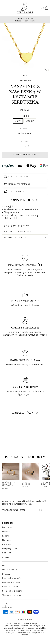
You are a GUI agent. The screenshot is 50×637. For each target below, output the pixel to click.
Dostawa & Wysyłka (11, 582)
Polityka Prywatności (11, 578)
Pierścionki (7, 544)
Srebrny (30, 121)
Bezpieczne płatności (19, 232)
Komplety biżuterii (10, 548)
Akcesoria (6, 557)
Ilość (25, 141)
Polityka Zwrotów (10, 586)
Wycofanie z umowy (11, 595)
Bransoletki (7, 553)
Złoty (18, 121)
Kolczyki (6, 536)
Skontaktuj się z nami (12, 591)
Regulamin (7, 574)
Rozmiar (25, 129)
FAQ (4, 565)
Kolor (25, 116)
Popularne (7, 527)
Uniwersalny (24, 133)
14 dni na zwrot (15, 237)
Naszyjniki (6, 540)
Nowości (6, 531)
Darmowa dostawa (17, 226)
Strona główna (24, 81)
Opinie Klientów (9, 570)
